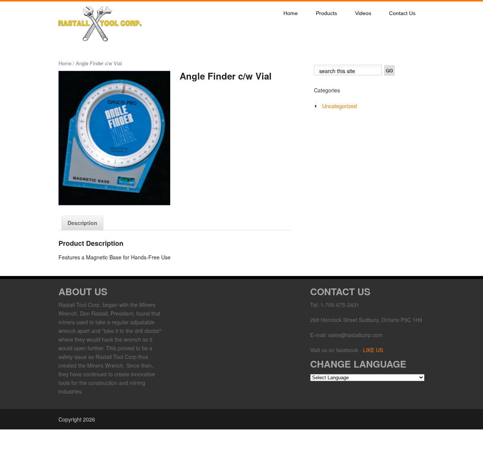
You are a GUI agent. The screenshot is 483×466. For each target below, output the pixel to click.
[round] (114, 138)
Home (290, 13)
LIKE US (373, 350)
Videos (363, 13)
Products (326, 13)
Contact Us (402, 13)
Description (82, 223)
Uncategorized (339, 106)
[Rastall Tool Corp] (100, 39)
